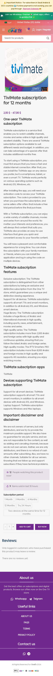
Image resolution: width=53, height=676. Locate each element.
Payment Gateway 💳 (32, 9)
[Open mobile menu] (3, 30)
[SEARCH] (48, 38)
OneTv (33, 664)
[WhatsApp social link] (24, 653)
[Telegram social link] (28, 653)
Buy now (42, 527)
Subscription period (13, 495)
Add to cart (25, 527)
